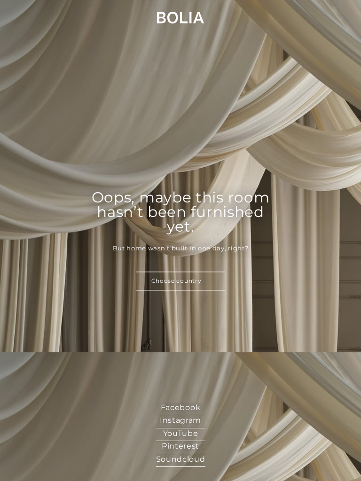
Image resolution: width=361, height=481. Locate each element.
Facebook (181, 407)
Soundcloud (180, 459)
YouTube (180, 433)
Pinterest (180, 446)
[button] (180, 281)
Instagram (180, 420)
